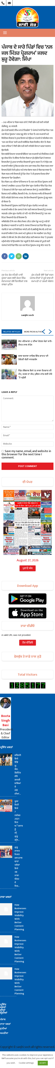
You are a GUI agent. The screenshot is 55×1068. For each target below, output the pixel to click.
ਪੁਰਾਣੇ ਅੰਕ (28, 568)
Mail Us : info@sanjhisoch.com (9, 2)
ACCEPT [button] (43, 1063)
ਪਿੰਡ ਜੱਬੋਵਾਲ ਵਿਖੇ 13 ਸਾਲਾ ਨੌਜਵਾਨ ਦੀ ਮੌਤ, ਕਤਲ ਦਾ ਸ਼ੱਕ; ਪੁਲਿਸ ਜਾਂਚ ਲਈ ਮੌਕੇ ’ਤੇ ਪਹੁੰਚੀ (35, 374)
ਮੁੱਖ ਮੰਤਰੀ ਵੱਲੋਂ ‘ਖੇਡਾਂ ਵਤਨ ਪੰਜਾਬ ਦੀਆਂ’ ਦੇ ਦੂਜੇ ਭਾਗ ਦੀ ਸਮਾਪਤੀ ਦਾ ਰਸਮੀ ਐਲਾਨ (41, 278)
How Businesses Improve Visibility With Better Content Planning (20, 917)
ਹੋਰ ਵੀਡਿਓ (27, 642)
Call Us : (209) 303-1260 (3, 2)
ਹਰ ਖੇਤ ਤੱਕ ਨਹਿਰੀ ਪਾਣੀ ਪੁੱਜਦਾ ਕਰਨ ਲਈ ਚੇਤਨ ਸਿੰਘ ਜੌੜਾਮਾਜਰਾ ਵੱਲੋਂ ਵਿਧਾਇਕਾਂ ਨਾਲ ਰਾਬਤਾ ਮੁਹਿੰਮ (14, 279)
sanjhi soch (27, 315)
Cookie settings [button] (26, 1063)
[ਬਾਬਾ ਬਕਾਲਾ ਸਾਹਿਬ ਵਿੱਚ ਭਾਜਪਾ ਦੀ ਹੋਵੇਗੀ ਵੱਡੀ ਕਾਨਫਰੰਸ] (9, 359)
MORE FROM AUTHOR (33, 331)
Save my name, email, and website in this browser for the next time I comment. (26, 454)
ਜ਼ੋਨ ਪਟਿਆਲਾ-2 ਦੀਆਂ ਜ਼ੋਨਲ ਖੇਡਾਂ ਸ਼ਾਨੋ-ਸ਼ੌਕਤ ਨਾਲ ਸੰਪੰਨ (35, 343)
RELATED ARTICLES (11, 331)
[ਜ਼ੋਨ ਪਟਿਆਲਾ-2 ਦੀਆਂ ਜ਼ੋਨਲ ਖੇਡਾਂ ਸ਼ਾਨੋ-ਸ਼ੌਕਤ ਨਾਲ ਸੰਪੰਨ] (9, 345)
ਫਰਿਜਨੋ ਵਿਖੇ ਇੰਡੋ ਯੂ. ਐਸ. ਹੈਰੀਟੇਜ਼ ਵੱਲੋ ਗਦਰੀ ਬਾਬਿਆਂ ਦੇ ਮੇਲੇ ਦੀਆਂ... (18, 774)
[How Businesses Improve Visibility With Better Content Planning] (6, 909)
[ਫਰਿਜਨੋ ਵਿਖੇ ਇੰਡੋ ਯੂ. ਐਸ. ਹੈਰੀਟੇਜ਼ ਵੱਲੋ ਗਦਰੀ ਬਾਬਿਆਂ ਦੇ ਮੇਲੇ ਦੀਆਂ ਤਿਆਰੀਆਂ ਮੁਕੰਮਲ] (6, 759)
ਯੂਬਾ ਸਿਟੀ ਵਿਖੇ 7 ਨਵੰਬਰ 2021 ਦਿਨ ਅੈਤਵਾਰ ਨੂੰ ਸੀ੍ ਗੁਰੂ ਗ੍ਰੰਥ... (19, 820)
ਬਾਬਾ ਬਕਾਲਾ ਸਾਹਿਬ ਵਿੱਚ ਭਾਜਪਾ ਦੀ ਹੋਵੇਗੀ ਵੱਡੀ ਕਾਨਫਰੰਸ (33, 358)
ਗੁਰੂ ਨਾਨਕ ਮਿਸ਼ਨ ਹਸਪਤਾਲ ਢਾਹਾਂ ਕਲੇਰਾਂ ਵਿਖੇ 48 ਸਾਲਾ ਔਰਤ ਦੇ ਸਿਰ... (18, 866)
